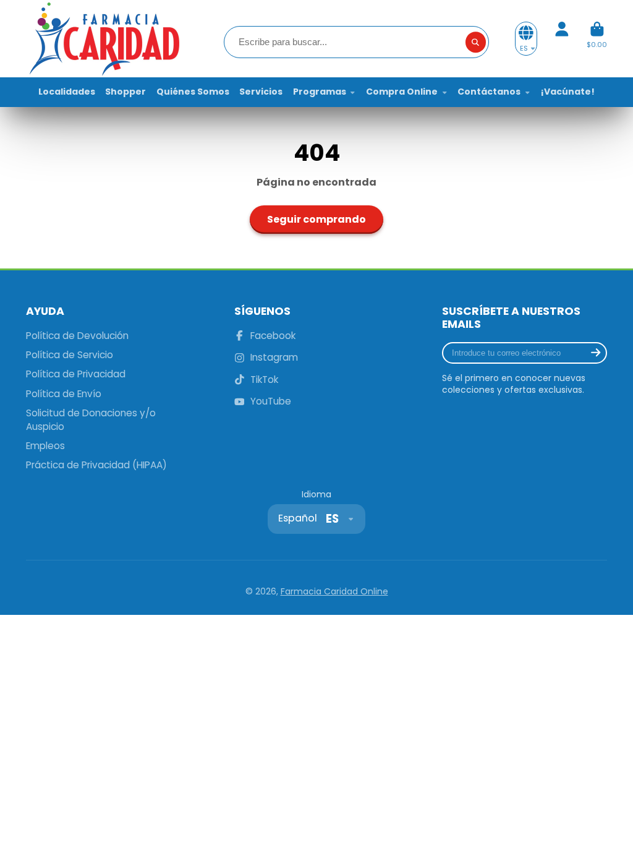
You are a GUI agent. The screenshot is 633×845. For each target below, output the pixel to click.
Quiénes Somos (192, 91)
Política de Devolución (77, 335)
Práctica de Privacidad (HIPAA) (96, 464)
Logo (103, 38)
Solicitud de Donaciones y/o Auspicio (91, 419)
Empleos (45, 445)
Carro (597, 39)
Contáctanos (488, 91)
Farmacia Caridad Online (334, 591)
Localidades (66, 91)
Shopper (125, 91)
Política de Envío (63, 393)
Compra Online (402, 91)
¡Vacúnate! (568, 91)
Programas (319, 91)
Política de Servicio (69, 354)
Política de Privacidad (75, 373)
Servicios (261, 91)
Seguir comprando (316, 219)
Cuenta (561, 39)
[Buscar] (475, 42)
